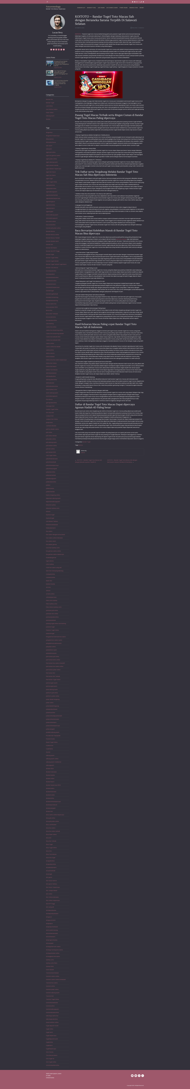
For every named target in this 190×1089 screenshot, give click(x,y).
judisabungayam (51, 478)
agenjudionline (50, 185)
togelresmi (49, 1045)
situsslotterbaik (50, 871)
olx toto (48, 587)
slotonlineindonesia (52, 933)
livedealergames (51, 557)
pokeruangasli (50, 729)
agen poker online (51, 159)
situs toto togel (50, 857)
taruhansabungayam (52, 1009)
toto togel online (51, 1062)
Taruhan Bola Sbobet (52, 973)
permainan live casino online (54, 666)
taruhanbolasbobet (52, 1003)
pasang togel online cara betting (56, 623)
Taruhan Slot (50, 996)
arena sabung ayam (52, 215)
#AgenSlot (49, 132)
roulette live (49, 745)
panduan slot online (52, 614)
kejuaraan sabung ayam (53, 498)
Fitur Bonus (49, 399)
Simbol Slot (49, 811)
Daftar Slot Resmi (51, 366)
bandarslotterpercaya (52, 287)
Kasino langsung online (53, 495)
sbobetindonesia (51, 792)
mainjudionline (50, 574)
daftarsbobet (50, 383)
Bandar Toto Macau (52, 267)
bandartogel (50, 291)
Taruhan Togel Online (52, 999)
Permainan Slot (50, 673)
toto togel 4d (50, 1058)
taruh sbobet (50, 970)
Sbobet (48, 119)
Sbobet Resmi (50, 782)
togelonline (49, 1042)
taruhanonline (50, 1006)
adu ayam (49, 146)
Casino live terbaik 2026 (53, 340)
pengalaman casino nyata (54, 640)
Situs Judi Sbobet (51, 824)
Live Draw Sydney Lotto (53, 548)
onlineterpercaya (51, 597)
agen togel (49, 178)
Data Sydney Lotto (51, 389)
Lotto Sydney (50, 564)
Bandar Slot (49, 99)
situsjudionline (50, 861)
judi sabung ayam (51, 442)
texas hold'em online (52, 1022)
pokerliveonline (50, 712)
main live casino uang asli (53, 567)
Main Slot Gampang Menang (54, 571)
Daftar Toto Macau (52, 370)
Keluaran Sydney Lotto (52, 508)
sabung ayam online (52, 759)
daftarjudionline (51, 376)
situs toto (49, 851)
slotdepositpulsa (51, 910)
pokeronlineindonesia (52, 719)
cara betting (50, 323)
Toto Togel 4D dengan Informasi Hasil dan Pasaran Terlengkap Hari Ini (61, 73)
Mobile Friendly (50, 584)
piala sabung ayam (52, 689)
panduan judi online (52, 610)
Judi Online (49, 106)
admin (83, 452)
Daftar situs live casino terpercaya (56, 360)
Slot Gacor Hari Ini (51, 881)
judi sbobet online (51, 445)
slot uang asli (50, 907)
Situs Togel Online (51, 848)
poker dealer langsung (52, 699)
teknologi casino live (52, 1016)
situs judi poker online (52, 821)
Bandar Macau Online (52, 234)
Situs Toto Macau (51, 854)
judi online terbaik (51, 436)
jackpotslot (49, 422)
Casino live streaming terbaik (55, 333)
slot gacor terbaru (51, 884)
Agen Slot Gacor (51, 172)
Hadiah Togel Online (52, 409)
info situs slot (50, 412)
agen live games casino (53, 155)
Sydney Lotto (50, 960)
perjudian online (51, 647)
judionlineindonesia (52, 459)
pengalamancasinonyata (53, 643)
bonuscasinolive (51, 317)
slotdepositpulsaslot (52, 913)
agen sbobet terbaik (52, 165)
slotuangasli (49, 943)
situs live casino (50, 828)
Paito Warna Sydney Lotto (54, 607)
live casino (49, 531)
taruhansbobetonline (52, 1012)
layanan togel (50, 515)
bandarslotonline (51, 281)
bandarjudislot (50, 274)
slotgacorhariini (51, 920)
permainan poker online (53, 670)
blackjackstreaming (52, 300)
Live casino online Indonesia (54, 538)
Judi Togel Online (51, 455)
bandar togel (50, 254)
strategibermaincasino (53, 956)
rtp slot (48, 752)
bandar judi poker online (53, 228)
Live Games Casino (51, 109)
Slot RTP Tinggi (50, 904)
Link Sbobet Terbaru (52, 521)
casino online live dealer (53, 347)
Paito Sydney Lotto (51, 604)
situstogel (49, 874)
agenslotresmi (50, 208)
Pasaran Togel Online (52, 630)
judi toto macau (121, 239)
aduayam (49, 149)
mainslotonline (50, 577)
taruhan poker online (52, 989)
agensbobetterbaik (52, 195)
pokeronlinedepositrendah (54, 716)
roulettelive (49, 749)
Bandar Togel (86, 442)
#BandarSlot (50, 139)
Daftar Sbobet (50, 356)
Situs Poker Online (51, 834)
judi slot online (50, 449)
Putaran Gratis (50, 739)
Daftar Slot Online (51, 363)
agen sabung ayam (52, 162)
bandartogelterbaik (52, 294)
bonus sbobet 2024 (52, 307)
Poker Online (49, 112)
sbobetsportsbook (51, 805)
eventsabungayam (52, 396)
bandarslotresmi (51, 284)
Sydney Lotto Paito (51, 963)
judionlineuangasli (51, 469)
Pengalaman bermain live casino (56, 637)
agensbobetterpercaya (53, 198)
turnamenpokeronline (52, 1065)
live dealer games (51, 544)
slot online (49, 894)
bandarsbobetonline (52, 277)
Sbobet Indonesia (51, 772)
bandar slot (49, 244)
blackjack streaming (52, 297)
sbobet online (50, 778)
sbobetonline (50, 798)
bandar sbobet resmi (52, 241)
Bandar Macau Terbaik (53, 238)
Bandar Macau (50, 231)
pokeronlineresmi (51, 722)
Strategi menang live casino (54, 950)
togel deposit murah (52, 1026)
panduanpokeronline (52, 617)
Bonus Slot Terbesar (52, 314)
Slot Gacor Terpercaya (53, 887)
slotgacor (49, 917)
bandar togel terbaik (52, 261)
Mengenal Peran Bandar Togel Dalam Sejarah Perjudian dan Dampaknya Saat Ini (61, 63)
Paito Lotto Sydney (51, 600)
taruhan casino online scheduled (56, 979)
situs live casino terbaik (53, 831)
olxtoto (48, 590)
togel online (49, 1029)
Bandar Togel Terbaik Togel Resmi (56, 264)
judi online (49, 432)
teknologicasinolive (52, 1019)
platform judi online (52, 693)
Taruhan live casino (52, 983)
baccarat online (51, 221)
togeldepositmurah (52, 1039)
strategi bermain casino (53, 946)
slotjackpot (49, 923)
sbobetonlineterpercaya (53, 801)
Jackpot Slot (50, 416)
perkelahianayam (51, 653)
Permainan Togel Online (53, 679)
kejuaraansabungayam (53, 501)
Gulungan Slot (50, 406)
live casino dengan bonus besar (55, 534)
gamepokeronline (51, 403)
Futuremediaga (53, 6)
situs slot (48, 838)
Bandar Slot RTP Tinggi (52, 251)
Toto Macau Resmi (51, 1055)
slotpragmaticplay (51, 940)
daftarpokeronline (51, 380)
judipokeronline (50, 472)
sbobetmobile (50, 795)
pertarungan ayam (52, 683)
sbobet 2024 (50, 768)
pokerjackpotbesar (51, 709)
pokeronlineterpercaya (53, 726)
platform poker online (52, 696)
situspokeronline (51, 864)
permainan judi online (52, 656)
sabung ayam (50, 755)
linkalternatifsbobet (52, 525)
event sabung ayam (52, 393)
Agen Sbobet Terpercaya (53, 169)
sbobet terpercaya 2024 (53, 785)
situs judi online (50, 818)
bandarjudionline (51, 271)
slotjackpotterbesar (52, 927)
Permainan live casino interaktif (55, 663)
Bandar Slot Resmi (51, 248)
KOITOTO (78, 34)
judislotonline (50, 488)
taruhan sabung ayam (53, 993)
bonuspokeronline (51, 320)
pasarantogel (50, 633)
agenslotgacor (50, 201)
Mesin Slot (49, 581)
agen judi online (50, 152)
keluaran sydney (51, 505)
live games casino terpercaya (55, 554)
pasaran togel (50, 627)
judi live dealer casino (52, 429)
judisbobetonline (51, 482)
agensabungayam (51, 192)
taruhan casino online (52, 976)
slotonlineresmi (50, 937)
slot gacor (49, 877)
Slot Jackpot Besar (51, 890)
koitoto (81, 445)
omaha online (50, 594)
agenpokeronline (51, 188)
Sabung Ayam (50, 116)
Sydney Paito (50, 966)
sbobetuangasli (50, 808)
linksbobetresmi (51, 528)
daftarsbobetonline (52, 386)
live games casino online (53, 551)
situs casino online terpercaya (55, 815)
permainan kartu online (53, 660)
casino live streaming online (54, 330)
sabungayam (50, 765)
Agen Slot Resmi (51, 175)
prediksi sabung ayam (52, 732)
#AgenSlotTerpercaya (52, 136)
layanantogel (50, 518)
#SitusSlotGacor (51, 142)
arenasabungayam (52, 218)
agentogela (49, 211)
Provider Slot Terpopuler (53, 736)
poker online (49, 703)
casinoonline (50, 350)
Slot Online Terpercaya (53, 900)
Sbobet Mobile (50, 775)
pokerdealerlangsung (52, 706)
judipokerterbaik (51, 475)
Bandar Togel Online (52, 258)
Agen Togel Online (51, 182)
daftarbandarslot (51, 373)
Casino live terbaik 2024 (53, 337)
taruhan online (50, 986)
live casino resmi (51, 541)
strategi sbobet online (52, 953)
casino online (50, 343)
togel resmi (49, 1032)
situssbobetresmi (51, 867)
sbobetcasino (50, 788)
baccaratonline (50, 225)
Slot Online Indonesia (52, 897)
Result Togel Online (51, 742)
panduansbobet (51, 620)
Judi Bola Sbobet (51, 426)
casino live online (51, 327)
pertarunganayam (51, 686)
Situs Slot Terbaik (51, 841)
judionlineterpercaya (52, 465)
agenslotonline (50, 205)
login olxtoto (50, 561)
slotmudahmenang (52, 930)
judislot (48, 485)
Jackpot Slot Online (52, 419)
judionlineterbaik (51, 462)
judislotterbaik (50, 492)
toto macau (49, 1052)
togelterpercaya (51, 1049)
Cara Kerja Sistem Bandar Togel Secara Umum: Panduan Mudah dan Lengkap (61, 83)
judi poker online (51, 439)
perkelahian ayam (51, 650)
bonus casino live (51, 304)
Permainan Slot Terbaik (53, 676)
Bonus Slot (49, 310)
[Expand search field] (47, 2)
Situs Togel (49, 844)
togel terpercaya (51, 1035)
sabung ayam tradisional (53, 762)
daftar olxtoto (50, 353)
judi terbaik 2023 (51, 452)
